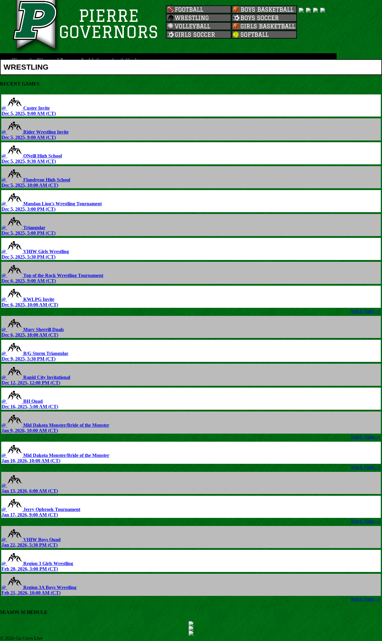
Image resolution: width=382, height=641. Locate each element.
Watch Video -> (366, 310)
